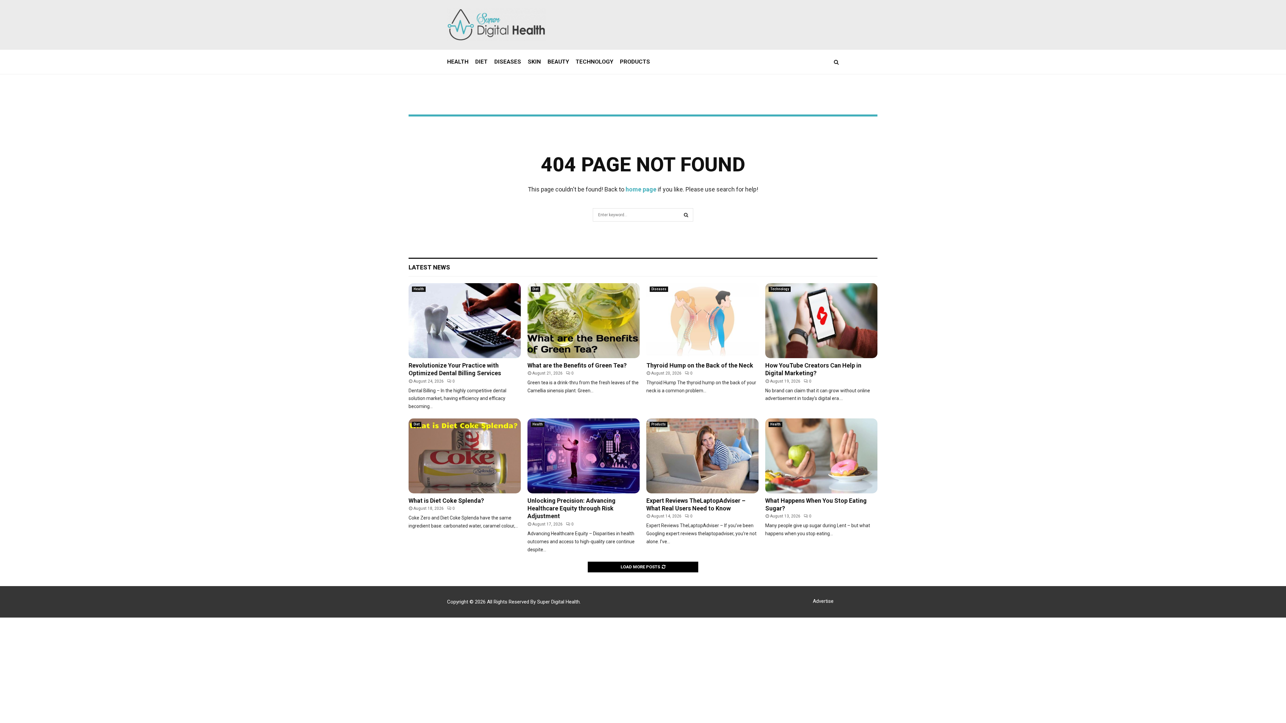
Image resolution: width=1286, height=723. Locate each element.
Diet (481, 61)
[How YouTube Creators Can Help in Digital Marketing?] (821, 320)
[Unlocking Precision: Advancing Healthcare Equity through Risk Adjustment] (583, 455)
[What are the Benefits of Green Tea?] (583, 320)
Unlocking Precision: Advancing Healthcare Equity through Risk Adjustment (571, 508)
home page (641, 189)
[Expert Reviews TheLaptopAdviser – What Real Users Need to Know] (702, 455)
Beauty (558, 61)
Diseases (507, 61)
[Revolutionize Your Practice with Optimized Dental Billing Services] (465, 320)
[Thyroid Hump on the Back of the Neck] (702, 320)
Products (635, 61)
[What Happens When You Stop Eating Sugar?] (821, 455)
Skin (534, 61)
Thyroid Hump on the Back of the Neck (699, 365)
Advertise (823, 601)
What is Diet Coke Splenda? (446, 500)
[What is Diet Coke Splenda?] (465, 455)
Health (458, 61)
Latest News (429, 267)
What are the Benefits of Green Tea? (577, 365)
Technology (594, 61)
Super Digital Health (558, 602)
